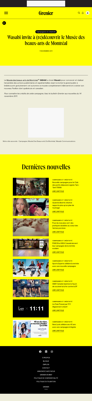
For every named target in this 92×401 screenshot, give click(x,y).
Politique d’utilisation (46, 381)
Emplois (46, 364)
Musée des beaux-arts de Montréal (22, 80)
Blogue (46, 361)
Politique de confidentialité (46, 378)
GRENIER (46, 387)
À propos (46, 358)
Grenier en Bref (46, 375)
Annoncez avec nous (46, 371)
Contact (46, 368)
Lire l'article (58, 191)
